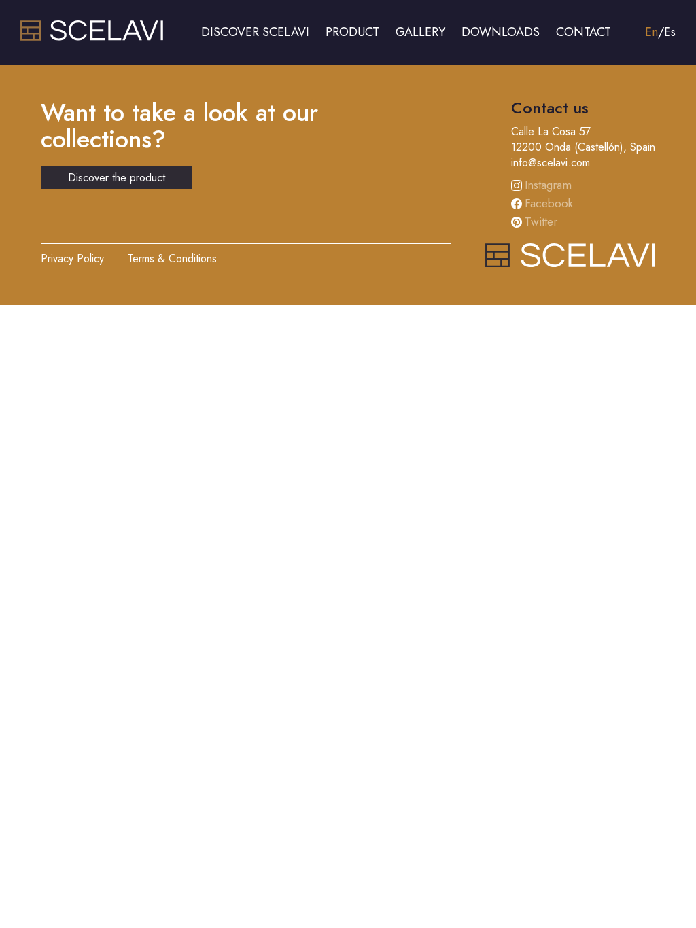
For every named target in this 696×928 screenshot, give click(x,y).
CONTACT (583, 32)
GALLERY (420, 32)
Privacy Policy (72, 258)
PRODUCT (352, 32)
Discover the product (116, 177)
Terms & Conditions (172, 258)
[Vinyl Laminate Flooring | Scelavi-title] (91, 37)
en (651, 32)
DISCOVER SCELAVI (255, 32)
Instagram (548, 184)
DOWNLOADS (501, 32)
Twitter (541, 221)
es (670, 32)
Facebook (549, 203)
